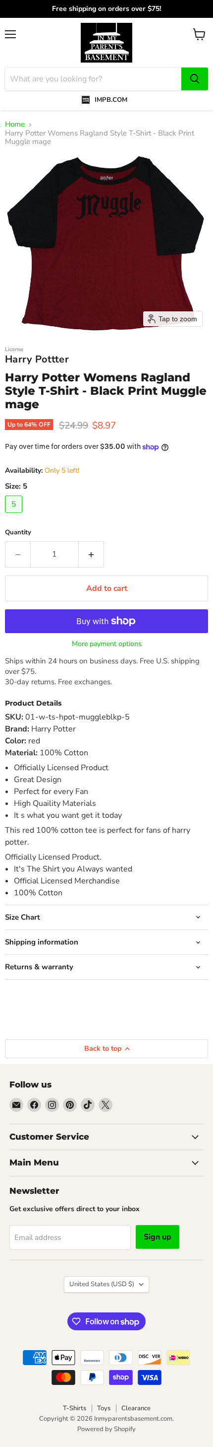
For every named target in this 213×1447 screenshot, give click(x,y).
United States (101, 1284)
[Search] (194, 79)
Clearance (136, 1408)
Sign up (157, 1236)
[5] (15, 515)
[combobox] (93, 79)
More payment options (107, 644)
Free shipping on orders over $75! (106, 9)
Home (15, 124)
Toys (103, 1408)
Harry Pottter (37, 359)
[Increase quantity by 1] (91, 554)
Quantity (18, 532)
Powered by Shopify (106, 1429)
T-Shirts (74, 1408)
